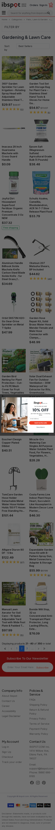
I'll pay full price (41, 427)
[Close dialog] (52, 398)
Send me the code (40, 423)
